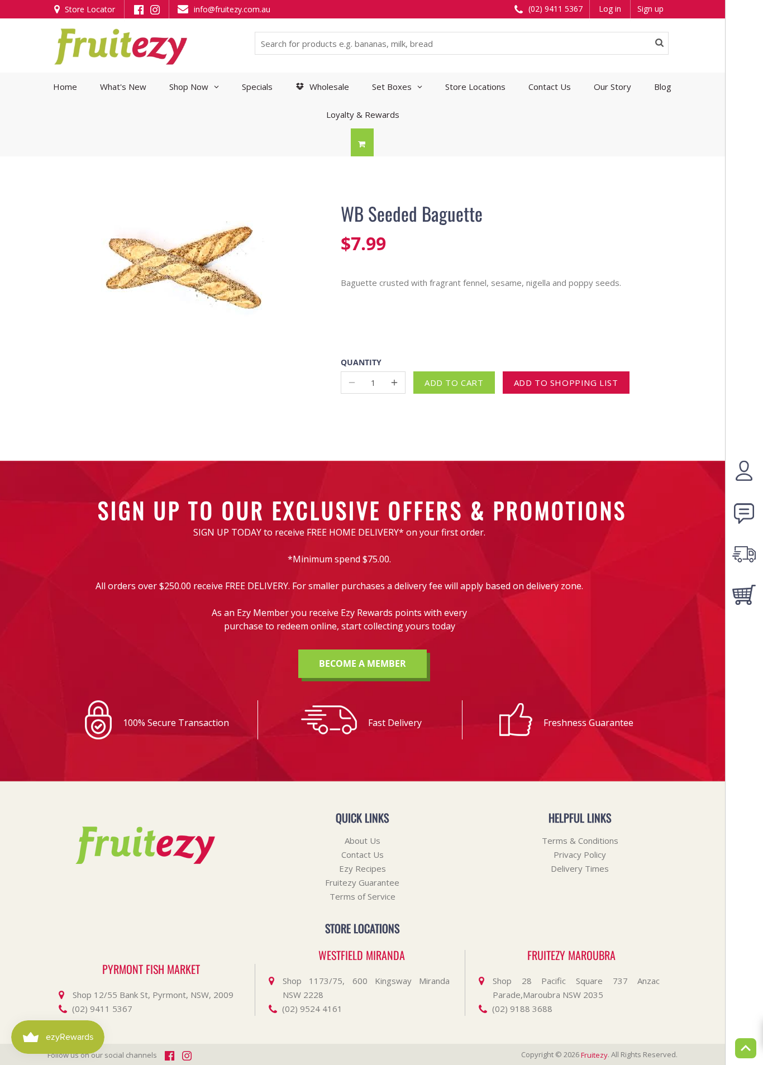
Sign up (650, 8)
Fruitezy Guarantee (362, 882)
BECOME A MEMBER (362, 663)
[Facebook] (139, 9)
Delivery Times (580, 868)
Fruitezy (594, 1055)
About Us (362, 840)
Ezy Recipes (362, 868)
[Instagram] (155, 9)
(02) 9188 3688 (522, 1008)
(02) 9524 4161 (312, 1008)
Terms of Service (362, 896)
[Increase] (394, 382)
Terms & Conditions (580, 840)
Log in (610, 8)
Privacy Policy (580, 854)
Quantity (361, 362)
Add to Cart (454, 382)
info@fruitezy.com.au (231, 9)
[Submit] (659, 44)
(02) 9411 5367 (554, 8)
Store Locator (89, 9)
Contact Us (362, 854)
